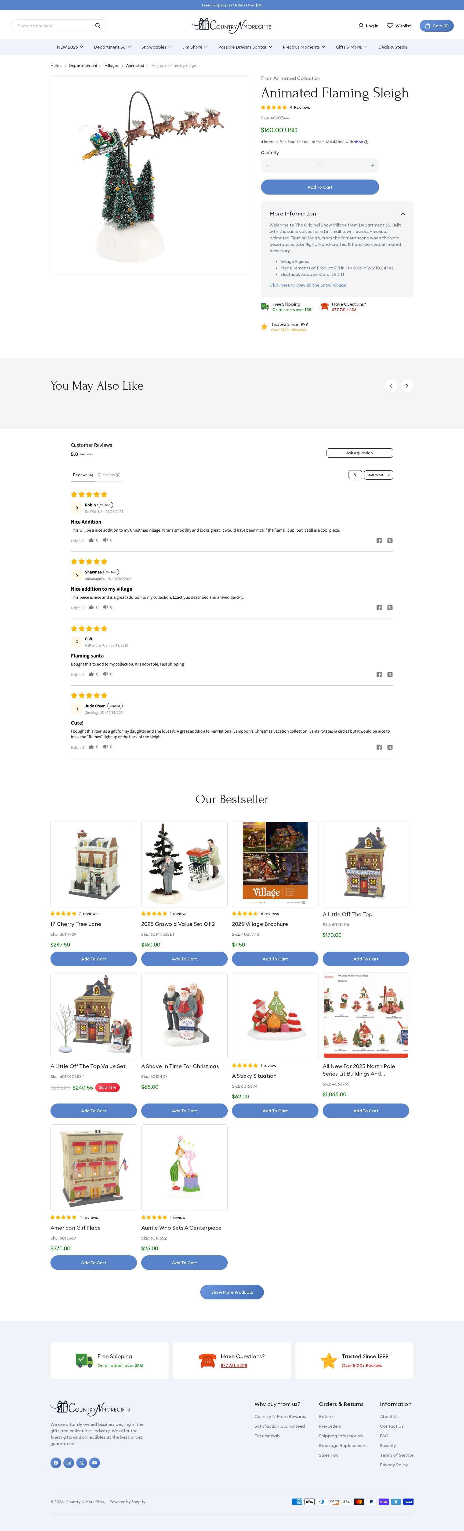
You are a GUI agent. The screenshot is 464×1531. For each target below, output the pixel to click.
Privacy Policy (394, 1464)
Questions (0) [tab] (109, 475)
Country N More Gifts (85, 1501)
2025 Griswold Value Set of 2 (178, 923)
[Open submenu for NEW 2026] (81, 47)
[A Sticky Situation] (275, 1016)
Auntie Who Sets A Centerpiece (181, 1227)
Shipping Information (341, 1435)
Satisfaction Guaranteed (280, 1426)
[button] (437, 26)
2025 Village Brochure (260, 923)
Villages (112, 65)
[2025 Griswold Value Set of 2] (184, 864)
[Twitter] (81, 1462)
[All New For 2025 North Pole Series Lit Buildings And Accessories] (366, 1016)
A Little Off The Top (347, 914)
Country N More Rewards (280, 1416)
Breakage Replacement (343, 1445)
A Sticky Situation (254, 1075)
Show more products (232, 1292)
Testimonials (267, 1435)
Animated (135, 65)
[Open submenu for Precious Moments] (323, 47)
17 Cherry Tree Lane (75, 923)
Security (388, 1445)
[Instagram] (68, 1462)
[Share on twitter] (390, 541)
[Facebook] (55, 1462)
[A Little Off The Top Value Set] (94, 1016)
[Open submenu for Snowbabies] (170, 47)
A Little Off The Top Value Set (88, 1066)
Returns (327, 1416)
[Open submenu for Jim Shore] (206, 47)
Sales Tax (328, 1455)
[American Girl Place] (94, 1168)
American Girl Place (75, 1227)
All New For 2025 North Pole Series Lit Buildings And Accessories (359, 1070)
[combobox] (54, 26)
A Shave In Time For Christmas (180, 1066)
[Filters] (355, 475)
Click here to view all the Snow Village (308, 285)
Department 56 (83, 65)
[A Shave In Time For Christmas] (184, 1016)
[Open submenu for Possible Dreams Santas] (270, 47)
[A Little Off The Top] (366, 864)
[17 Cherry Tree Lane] (94, 864)
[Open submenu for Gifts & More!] (366, 47)
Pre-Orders (330, 1426)
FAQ (384, 1435)
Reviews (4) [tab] (83, 475)
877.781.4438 (344, 309)
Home (55, 65)
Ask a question (360, 453)
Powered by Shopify (128, 1501)
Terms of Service (397, 1455)
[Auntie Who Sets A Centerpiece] (184, 1168)
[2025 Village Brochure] (275, 864)
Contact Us (391, 1426)
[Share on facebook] (379, 541)
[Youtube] (94, 1462)
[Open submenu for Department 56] (129, 47)
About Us (389, 1416)
